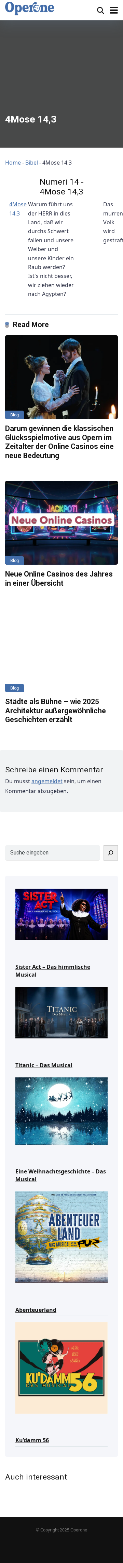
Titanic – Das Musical (43, 1065)
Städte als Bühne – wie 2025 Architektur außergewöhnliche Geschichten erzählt (55, 710)
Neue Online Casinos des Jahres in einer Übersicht (59, 578)
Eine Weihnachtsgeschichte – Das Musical (60, 1175)
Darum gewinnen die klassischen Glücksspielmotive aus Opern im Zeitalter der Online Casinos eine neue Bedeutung (59, 442)
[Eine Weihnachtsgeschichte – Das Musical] (61, 1111)
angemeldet (47, 781)
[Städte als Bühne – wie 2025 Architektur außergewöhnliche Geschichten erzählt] (61, 650)
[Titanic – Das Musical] (61, 1012)
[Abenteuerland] (61, 1237)
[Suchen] (111, 853)
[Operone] (29, 8)
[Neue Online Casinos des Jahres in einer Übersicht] (61, 523)
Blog (14, 415)
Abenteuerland (35, 1310)
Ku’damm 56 (32, 1440)
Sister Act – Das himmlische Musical (52, 970)
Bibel (31, 162)
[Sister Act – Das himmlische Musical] (61, 914)
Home (13, 162)
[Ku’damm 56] (61, 1367)
